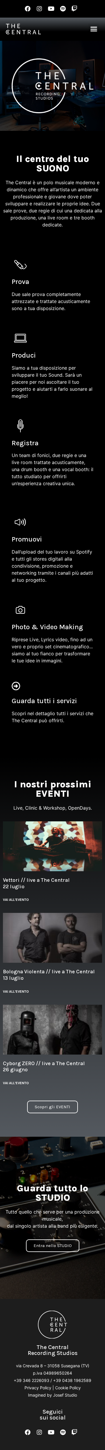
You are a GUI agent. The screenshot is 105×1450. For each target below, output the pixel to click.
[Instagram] (39, 9)
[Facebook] (28, 9)
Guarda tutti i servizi (44, 701)
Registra (25, 443)
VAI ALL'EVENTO (16, 900)
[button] (93, 29)
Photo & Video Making (47, 627)
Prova (20, 282)
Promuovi (27, 539)
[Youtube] (51, 9)
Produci (24, 355)
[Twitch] (74, 9)
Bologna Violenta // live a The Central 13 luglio (49, 974)
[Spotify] (63, 9)
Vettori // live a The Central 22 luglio (36, 883)
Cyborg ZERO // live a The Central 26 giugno (44, 1066)
